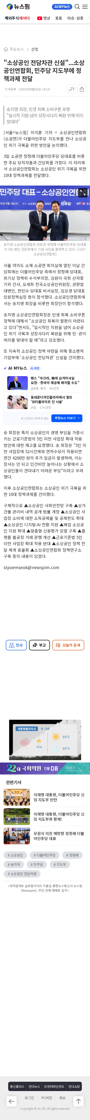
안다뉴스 (34, 1086)
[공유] (81, 89)
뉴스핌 (18, 6)
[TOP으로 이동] (78, 1101)
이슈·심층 (75, 18)
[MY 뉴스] (62, 7)
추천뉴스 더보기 (65, 418)
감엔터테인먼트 (54, 1086)
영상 (46, 18)
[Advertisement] (45, 934)
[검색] (77, 7)
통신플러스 (17, 1086)
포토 (58, 18)
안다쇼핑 (74, 1086)
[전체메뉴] (86, 7)
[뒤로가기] (11, 1101)
